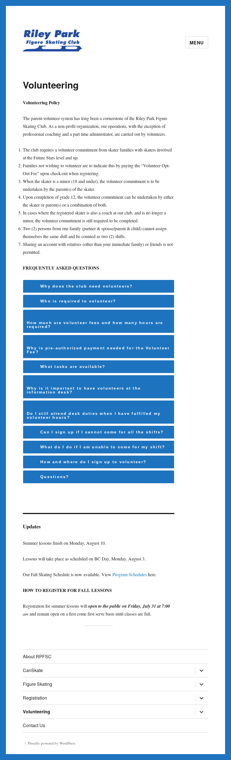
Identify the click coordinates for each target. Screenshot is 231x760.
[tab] (98, 286)
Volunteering (36, 711)
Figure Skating (37, 684)
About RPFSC (37, 656)
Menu (197, 42)
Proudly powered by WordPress (51, 743)
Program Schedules (129, 574)
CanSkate (33, 670)
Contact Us (34, 725)
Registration (35, 698)
